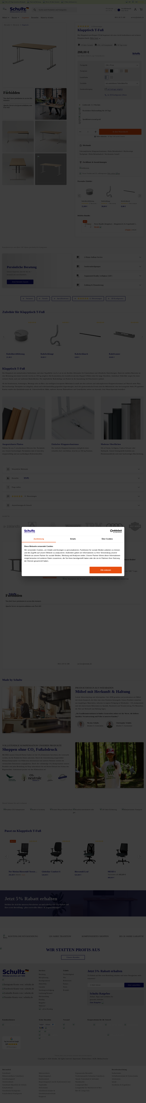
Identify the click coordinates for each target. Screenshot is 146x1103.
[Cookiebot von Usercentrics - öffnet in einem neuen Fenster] (112, 531)
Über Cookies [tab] (107, 539)
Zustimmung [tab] (39, 539)
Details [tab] (73, 539)
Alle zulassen (105, 570)
